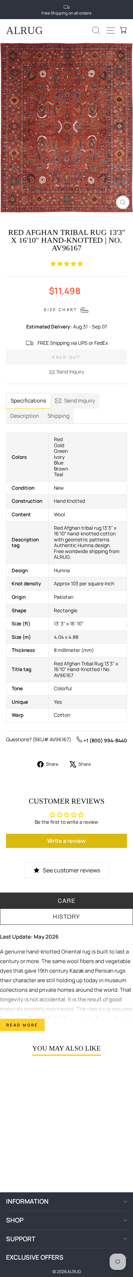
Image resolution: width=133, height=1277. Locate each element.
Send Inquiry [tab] (79, 400)
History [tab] (66, 916)
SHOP (14, 1220)
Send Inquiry (70, 371)
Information (27, 1201)
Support (20, 1238)
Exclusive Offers (34, 1257)
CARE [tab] (67, 900)
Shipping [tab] (59, 416)
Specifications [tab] (28, 400)
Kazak (77, 970)
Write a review (66, 841)
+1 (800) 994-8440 (104, 740)
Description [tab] (24, 416)
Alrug (24, 30)
